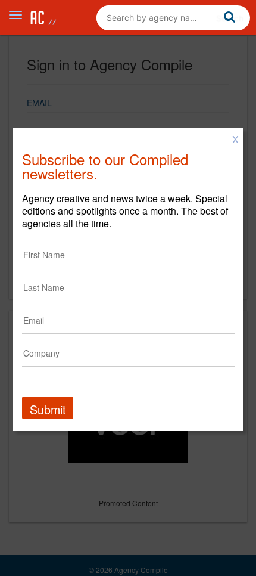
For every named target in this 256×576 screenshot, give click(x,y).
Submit (47, 409)
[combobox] (173, 17)
